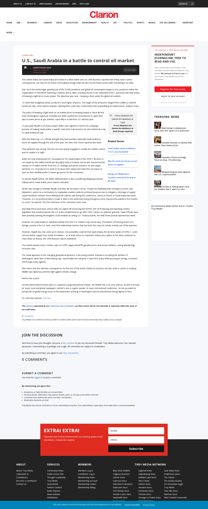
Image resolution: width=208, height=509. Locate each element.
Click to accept (132, 505)
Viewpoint (187, 22)
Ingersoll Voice (145, 470)
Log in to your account (173, 96)
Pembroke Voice (146, 490)
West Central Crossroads (175, 497)
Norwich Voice (145, 487)
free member (68, 343)
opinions (30, 306)
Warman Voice (170, 494)
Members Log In (85, 470)
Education (72, 22)
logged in (38, 377)
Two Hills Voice (171, 490)
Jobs (74, 4)
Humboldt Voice (120, 497)
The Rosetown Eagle (173, 484)
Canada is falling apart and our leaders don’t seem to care (171, 188)
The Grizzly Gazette (173, 480)
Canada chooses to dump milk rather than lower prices (173, 144)
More (9, 32)
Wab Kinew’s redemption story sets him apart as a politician (171, 129)
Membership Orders (87, 484)
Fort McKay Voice (121, 490)
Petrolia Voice (145, 494)
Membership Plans (86, 477)
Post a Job (84, 4)
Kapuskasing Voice (147, 474)
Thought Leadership (56, 477)
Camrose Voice (120, 480)
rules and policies (71, 353)
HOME (9, 22)
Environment (89, 22)
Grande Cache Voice (122, 494)
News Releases (45, 4)
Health (105, 22)
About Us (17, 4)
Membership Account (87, 480)
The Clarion (169, 477)
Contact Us (30, 4)
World (152, 22)
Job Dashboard (62, 4)
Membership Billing (86, 487)
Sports (140, 22)
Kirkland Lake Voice (147, 477)
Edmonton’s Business (123, 484)
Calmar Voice (119, 477)
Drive (59, 22)
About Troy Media (24, 470)
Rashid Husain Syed (42, 68)
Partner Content (54, 487)
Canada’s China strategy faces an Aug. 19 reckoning (170, 158)
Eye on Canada (167, 22)
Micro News (144, 480)
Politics (128, 22)
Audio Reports (53, 490)
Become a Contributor (26, 480)
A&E (18, 22)
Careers (48, 22)
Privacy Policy (149, 505)
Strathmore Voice (172, 474)
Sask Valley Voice (172, 470)
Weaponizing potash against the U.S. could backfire (172, 173)
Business (32, 22)
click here (47, 298)
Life (115, 22)
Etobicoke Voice (120, 487)
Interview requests (41, 70)
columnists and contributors (62, 306)
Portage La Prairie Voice (150, 497)
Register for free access (172, 89)
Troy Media (28, 316)
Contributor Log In (86, 474)
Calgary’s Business (121, 474)
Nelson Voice (145, 484)
